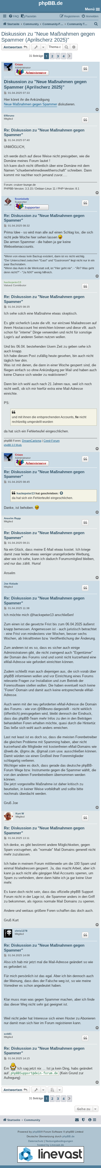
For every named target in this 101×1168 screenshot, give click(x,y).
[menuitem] (14, 16)
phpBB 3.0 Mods (13, 445)
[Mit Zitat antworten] (85, 69)
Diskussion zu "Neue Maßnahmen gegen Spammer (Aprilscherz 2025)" (48, 37)
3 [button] (58, 56)
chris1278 (21, 930)
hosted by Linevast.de (50, 1144)
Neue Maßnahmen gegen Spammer (30, 104)
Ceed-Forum (52, 440)
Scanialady (22, 198)
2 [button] (52, 56)
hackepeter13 (12, 282)
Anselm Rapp (12, 518)
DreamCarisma (31, 440)
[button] (69, 56)
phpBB (37, 1131)
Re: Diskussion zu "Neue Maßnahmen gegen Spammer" (44, 132)
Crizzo (19, 64)
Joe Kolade (11, 583)
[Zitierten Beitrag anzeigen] (61, 493)
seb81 (8, 1033)
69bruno (9, 115)
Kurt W (20, 813)
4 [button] (63, 56)
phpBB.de (68, 1136)
